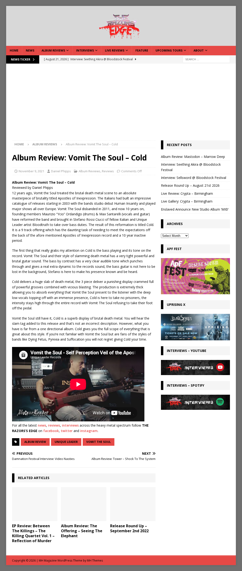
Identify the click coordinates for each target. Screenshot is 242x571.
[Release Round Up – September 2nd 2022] (133, 504)
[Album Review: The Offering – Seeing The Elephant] (83, 504)
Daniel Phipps (61, 171)
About (199, 50)
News (30, 50)
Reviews (108, 171)
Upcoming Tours (169, 50)
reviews (54, 425)
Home (14, 50)
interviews (70, 425)
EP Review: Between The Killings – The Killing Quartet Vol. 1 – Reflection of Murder (33, 533)
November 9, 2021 (31, 171)
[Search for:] (206, 59)
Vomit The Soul (98, 442)
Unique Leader (66, 442)
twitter (67, 430)
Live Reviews (114, 50)
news (42, 425)
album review (35, 442)
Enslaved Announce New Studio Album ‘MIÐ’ (195, 209)
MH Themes (95, 560)
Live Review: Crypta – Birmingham (187, 193)
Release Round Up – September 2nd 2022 (129, 528)
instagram (89, 430)
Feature (141, 50)
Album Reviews (53, 50)
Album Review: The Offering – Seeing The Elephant (81, 530)
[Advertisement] (121, 105)
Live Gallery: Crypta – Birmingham (186, 201)
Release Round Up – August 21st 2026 (190, 185)
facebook (51, 430)
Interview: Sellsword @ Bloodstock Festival (193, 177)
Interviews (85, 50)
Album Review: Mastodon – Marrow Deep (193, 156)
